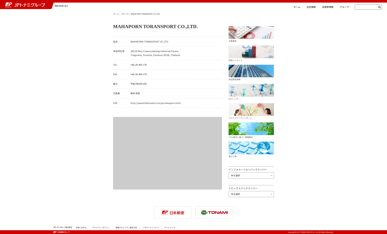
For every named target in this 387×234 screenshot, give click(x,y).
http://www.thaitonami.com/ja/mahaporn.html (155, 103)
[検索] (379, 7)
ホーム (116, 14)
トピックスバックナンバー (243, 188)
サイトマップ (169, 227)
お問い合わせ (81, 227)
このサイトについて (151, 227)
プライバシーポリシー (101, 227)
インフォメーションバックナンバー (248, 169)
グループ (124, 14)
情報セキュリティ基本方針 (126, 227)
